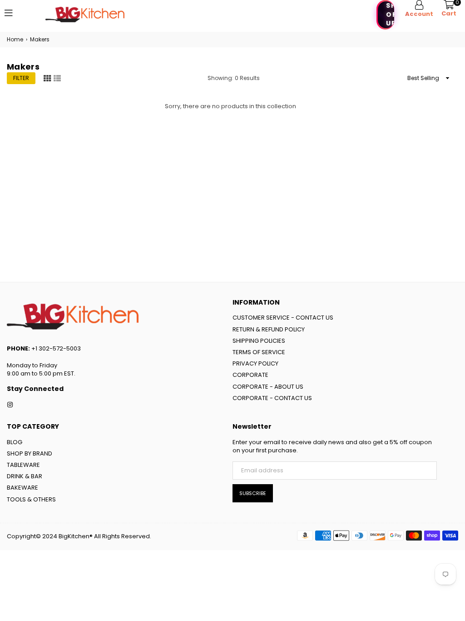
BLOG (14, 442)
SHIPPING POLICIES (258, 340)
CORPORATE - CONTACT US (272, 398)
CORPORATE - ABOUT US (267, 386)
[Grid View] (47, 78)
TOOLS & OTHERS (31, 499)
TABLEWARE (23, 465)
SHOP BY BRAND (29, 453)
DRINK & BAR (24, 476)
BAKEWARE (22, 487)
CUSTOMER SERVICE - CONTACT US (282, 317)
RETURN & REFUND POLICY (268, 329)
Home (15, 39)
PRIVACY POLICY (255, 363)
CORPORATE (250, 375)
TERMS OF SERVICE (258, 352)
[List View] (57, 78)
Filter (21, 78)
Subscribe (252, 493)
